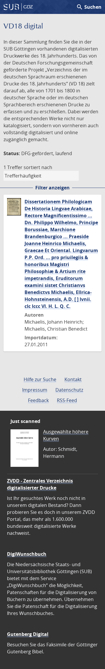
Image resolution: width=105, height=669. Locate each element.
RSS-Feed (67, 400)
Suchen (89, 6)
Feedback (38, 400)
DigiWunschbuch (26, 554)
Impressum (34, 390)
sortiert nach (38, 167)
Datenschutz (69, 390)
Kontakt (73, 379)
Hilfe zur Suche (40, 379)
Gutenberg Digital (27, 634)
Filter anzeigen (52, 187)
